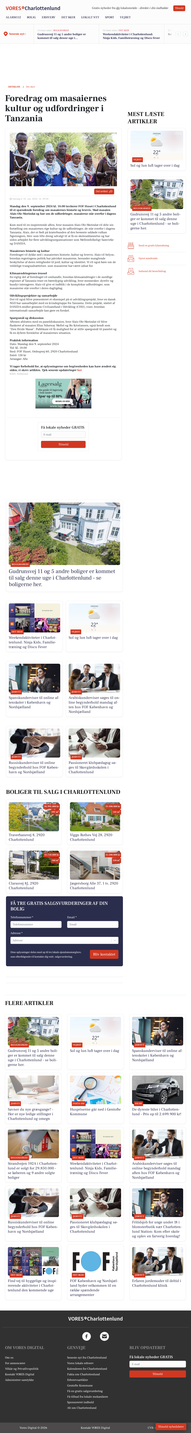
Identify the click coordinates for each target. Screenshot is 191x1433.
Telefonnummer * (21, 917)
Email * (72, 917)
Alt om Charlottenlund (81, 1408)
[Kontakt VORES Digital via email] (104, 1336)
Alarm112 (13, 17)
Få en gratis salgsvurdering (85, 1391)
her (79, 370)
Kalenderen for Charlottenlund (87, 1369)
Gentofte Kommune (80, 1385)
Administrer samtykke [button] (19, 1380)
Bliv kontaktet (104, 954)
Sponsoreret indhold (80, 1402)
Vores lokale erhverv (80, 1363)
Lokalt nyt (90, 17)
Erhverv (48, 17)
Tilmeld (179, 8)
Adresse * (16, 933)
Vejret (125, 17)
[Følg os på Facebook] (86, 1336)
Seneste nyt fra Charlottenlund (87, 1357)
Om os (9, 1357)
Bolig (31, 17)
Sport (109, 17)
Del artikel (102, 191)
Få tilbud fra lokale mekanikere (87, 1397)
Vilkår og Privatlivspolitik (21, 1369)
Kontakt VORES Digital (19, 1374)
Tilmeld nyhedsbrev (171, 1427)
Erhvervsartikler (77, 1380)
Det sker (68, 17)
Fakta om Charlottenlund (83, 1374)
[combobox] (12, 940)
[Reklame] (63, 393)
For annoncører (15, 1363)
